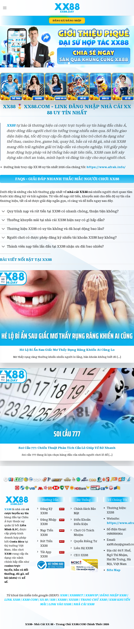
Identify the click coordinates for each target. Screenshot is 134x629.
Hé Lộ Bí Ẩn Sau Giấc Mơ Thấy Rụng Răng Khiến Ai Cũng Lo (67, 350)
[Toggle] (3, 211)
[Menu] (5, 8)
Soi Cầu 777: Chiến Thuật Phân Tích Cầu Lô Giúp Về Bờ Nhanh (67, 448)
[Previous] (7, 46)
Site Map (113, 570)
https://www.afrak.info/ (106, 167)
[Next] (127, 46)
